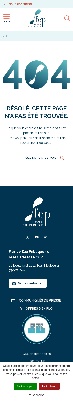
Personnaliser (36, 394)
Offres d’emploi (40, 308)
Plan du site (37, 361)
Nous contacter (30, 283)
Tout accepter (25, 386)
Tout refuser (49, 386)
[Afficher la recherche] (67, 18)
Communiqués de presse (40, 300)
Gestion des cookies (37, 354)
